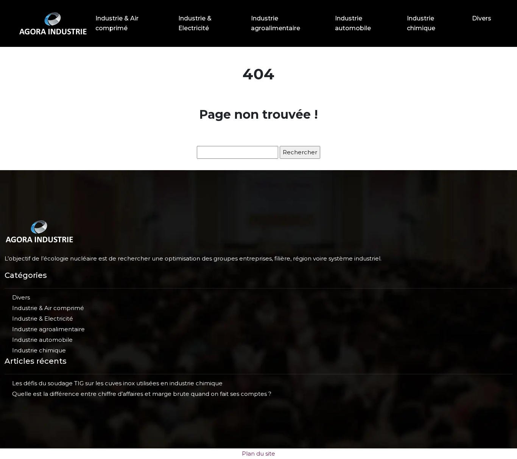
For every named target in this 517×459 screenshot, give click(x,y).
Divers (481, 18)
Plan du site (258, 453)
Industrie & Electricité (195, 23)
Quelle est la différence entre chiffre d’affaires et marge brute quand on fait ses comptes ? (141, 393)
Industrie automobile (353, 23)
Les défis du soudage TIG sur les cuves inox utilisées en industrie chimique (117, 383)
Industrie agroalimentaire (275, 23)
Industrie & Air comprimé (117, 23)
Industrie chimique (421, 23)
